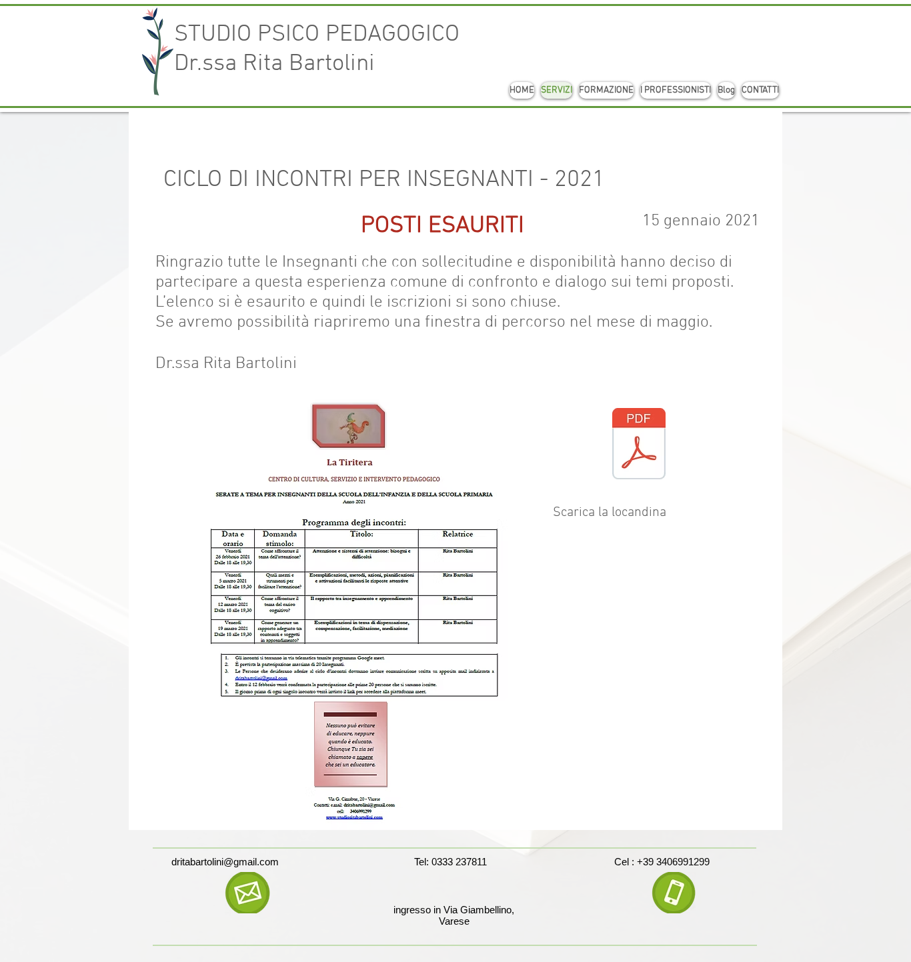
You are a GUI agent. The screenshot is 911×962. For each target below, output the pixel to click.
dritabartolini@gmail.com (225, 861)
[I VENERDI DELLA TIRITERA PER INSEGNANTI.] (639, 445)
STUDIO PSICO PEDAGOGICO (317, 34)
